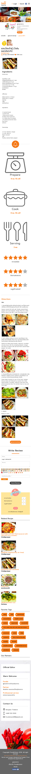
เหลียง (5, 614)
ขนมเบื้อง (6, 641)
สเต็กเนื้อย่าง (6, 650)
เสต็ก (12, 614)
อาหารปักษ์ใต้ (25, 623)
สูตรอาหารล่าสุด (12, 36)
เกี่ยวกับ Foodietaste (15, 764)
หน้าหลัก (3, 36)
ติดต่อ (15, 767)
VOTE (15, 508)
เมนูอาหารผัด (14, 623)
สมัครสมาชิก (8, 459)
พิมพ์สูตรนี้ (20, 511)
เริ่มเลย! (20, 32)
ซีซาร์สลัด (14, 641)
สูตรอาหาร (15, 762)
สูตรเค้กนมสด (20, 614)
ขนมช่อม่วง (6, 637)
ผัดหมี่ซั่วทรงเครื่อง (8, 646)
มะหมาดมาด (6, 633)
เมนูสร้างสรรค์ (7, 504)
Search (22, 4)
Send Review (15, 483)
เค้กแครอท (16, 650)
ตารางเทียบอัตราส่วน (12, 511)
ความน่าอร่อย (7, 498)
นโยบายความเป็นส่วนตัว (10, 756)
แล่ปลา (14, 633)
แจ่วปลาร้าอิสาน (7, 619)
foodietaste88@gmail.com (14, 717)
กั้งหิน (22, 633)
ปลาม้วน (5, 623)
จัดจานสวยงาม (8, 501)
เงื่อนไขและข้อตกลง (22, 756)
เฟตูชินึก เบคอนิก (19, 619)
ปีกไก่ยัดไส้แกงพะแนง (21, 646)
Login (15, 4)
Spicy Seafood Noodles (19, 637)
